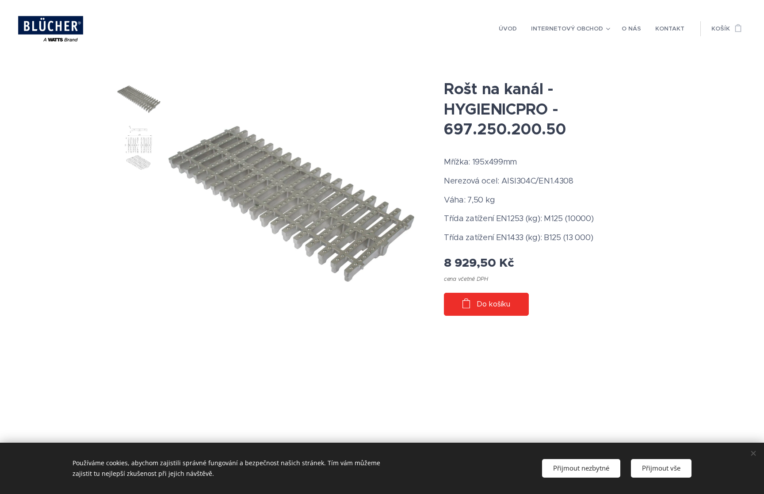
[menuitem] (510, 29)
